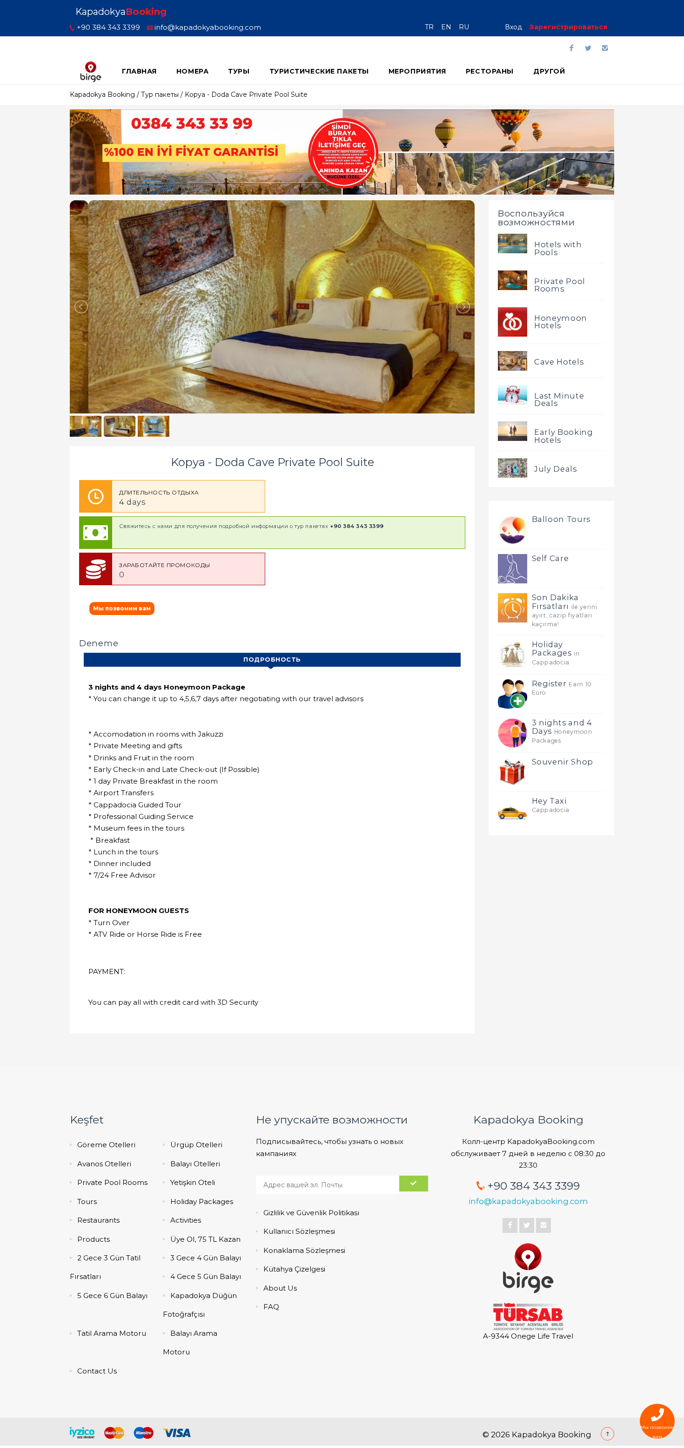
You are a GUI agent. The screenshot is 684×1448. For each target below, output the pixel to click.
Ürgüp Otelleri (196, 1144)
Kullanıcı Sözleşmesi (299, 1231)
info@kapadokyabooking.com (207, 27)
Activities (185, 1220)
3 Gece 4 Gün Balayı (205, 1257)
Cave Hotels (558, 361)
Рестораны (490, 71)
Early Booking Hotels (563, 435)
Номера (192, 71)
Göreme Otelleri (106, 1144)
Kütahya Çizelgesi (294, 1269)
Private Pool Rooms (559, 285)
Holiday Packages (201, 1201)
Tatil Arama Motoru (111, 1333)
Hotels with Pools (558, 248)
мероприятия (417, 71)
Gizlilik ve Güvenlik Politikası (311, 1212)
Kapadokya (121, 11)
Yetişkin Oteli (192, 1182)
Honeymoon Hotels (560, 321)
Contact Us (97, 1371)
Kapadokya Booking (102, 94)
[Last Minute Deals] (512, 394)
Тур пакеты (160, 94)
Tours (87, 1201)
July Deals (555, 469)
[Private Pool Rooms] (512, 280)
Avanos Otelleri (104, 1163)
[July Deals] (512, 467)
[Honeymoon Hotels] (512, 321)
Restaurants (98, 1220)
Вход (513, 27)
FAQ (271, 1306)
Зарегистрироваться (568, 27)
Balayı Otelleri (195, 1163)
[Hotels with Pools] (512, 243)
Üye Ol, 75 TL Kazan (205, 1239)
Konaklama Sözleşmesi (304, 1250)
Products (93, 1239)
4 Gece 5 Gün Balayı (205, 1276)
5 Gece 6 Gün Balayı (112, 1295)
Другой (549, 71)
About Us (280, 1288)
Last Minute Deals (559, 399)
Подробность (272, 659)
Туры (238, 71)
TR (432, 27)
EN (449, 27)
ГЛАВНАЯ (139, 71)
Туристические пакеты (319, 71)
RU (467, 27)
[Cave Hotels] (512, 360)
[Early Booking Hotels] (512, 430)
